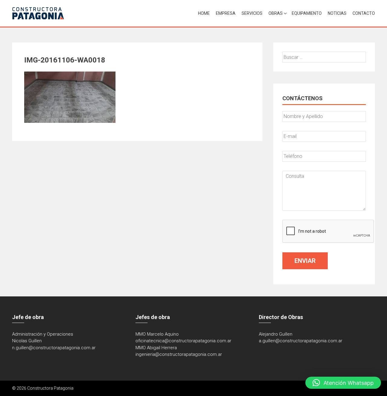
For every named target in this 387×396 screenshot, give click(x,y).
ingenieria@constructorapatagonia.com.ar (178, 354)
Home (204, 13)
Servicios (252, 13)
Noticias (337, 13)
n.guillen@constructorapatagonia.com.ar (54, 347)
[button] (343, 383)
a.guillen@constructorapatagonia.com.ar (300, 340)
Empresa (226, 13)
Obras (275, 13)
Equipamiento (307, 13)
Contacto (364, 13)
